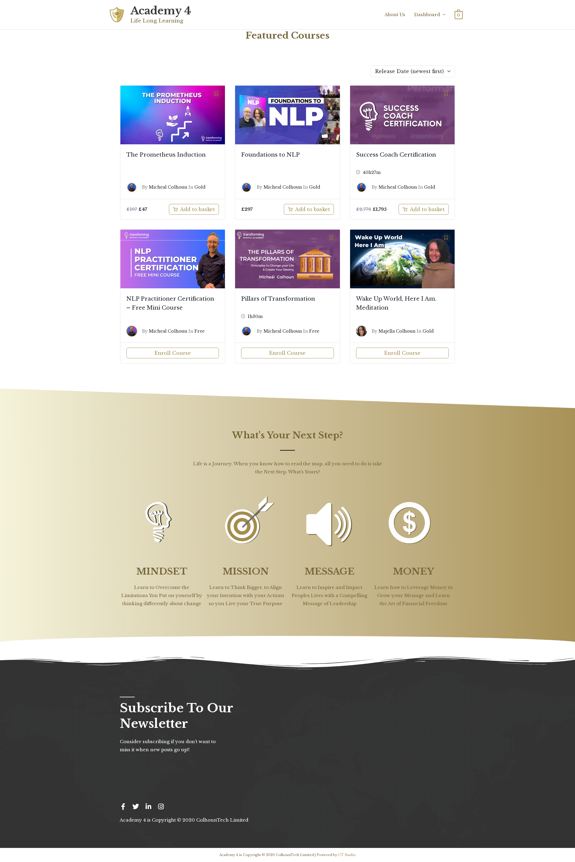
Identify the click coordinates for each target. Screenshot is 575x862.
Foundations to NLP (270, 154)
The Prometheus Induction (166, 154)
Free (199, 331)
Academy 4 (160, 10)
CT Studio (347, 855)
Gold (199, 187)
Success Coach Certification (396, 154)
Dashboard (427, 14)
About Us (395, 14)
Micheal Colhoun (168, 187)
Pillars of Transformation (278, 298)
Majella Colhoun (397, 331)
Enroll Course (173, 353)
